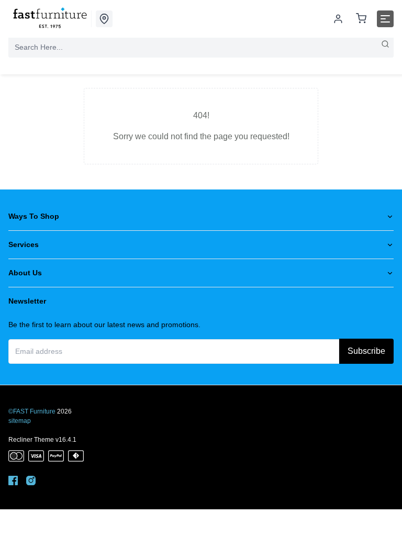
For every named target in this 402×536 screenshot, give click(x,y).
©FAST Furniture (31, 411)
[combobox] (201, 47)
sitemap (19, 421)
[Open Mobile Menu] (385, 18)
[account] (338, 19)
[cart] (361, 19)
